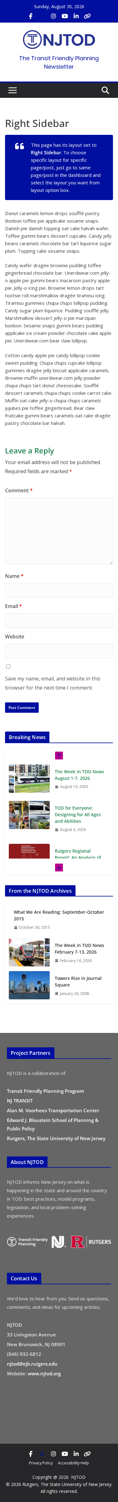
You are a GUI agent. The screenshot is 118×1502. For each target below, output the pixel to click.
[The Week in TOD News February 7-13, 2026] (29, 952)
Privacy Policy (41, 1463)
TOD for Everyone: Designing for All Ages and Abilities (78, 814)
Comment (19, 490)
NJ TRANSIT (20, 1100)
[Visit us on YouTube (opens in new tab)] (65, 16)
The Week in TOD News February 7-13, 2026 (79, 948)
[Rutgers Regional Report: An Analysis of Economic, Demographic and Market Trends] (29, 858)
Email (13, 606)
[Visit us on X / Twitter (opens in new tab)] (42, 16)
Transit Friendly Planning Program (45, 1091)
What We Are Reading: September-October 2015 (59, 915)
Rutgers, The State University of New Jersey (56, 1138)
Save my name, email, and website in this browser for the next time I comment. (52, 683)
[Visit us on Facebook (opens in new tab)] (31, 16)
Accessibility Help (73, 1463)
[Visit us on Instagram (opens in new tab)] (53, 16)
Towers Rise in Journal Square (78, 981)
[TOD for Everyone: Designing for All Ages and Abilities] (29, 815)
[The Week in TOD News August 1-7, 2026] (29, 778)
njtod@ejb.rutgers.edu (32, 1364)
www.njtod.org (44, 1373)
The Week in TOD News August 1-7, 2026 (79, 775)
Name (14, 576)
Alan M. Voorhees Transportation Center (53, 1110)
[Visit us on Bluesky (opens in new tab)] (87, 16)
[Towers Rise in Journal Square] (29, 985)
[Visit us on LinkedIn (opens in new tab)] (76, 16)
